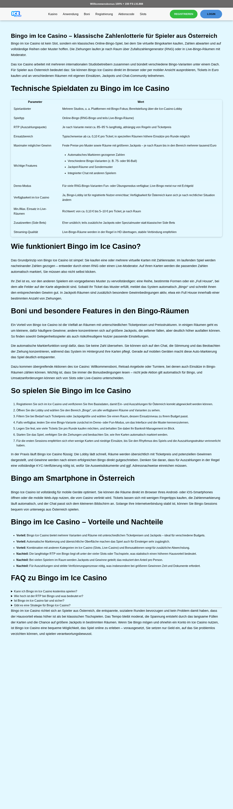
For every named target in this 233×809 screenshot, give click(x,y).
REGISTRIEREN (183, 14)
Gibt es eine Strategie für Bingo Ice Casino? (42, 605)
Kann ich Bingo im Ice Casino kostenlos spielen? (45, 591)
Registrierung (104, 14)
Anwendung (70, 14)
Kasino (52, 14)
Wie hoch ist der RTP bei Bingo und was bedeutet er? (48, 596)
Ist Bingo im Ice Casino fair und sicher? (39, 600)
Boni (87, 14)
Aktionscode (126, 14)
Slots (143, 14)
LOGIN (211, 14)
